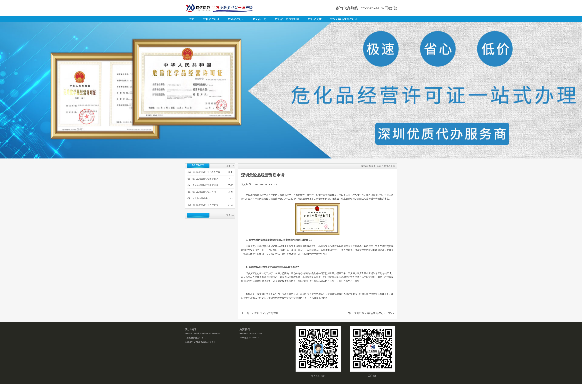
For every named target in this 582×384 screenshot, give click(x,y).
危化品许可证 (211, 19)
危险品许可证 (236, 19)
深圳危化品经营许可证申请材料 (203, 185)
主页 (379, 166)
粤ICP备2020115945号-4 (205, 342)
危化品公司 (259, 19)
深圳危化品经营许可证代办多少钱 (204, 172)
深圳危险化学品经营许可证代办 (373, 313)
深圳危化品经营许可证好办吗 (202, 192)
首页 (192, 19)
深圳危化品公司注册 (266, 313)
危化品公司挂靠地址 (287, 19)
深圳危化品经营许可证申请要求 (203, 179)
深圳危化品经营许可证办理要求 (203, 205)
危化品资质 (315, 19)
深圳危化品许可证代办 (198, 198)
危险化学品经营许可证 (343, 19)
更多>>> (230, 166)
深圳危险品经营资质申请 (262, 175)
